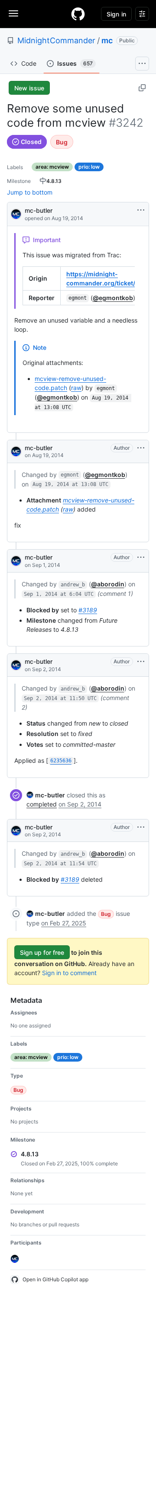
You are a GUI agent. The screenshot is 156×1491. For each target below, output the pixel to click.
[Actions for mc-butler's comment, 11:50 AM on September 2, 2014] (141, 662)
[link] (45, 795)
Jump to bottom (29, 192)
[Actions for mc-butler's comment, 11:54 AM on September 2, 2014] (141, 827)
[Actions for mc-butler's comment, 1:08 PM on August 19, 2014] (141, 448)
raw (76, 387)
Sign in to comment (69, 972)
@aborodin (107, 584)
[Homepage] (78, 14)
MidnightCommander (56, 40)
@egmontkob (113, 297)
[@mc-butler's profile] (16, 213)
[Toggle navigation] (13, 13)
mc (107, 40)
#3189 (87, 610)
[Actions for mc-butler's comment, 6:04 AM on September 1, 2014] (141, 557)
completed (41, 804)
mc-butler (38, 210)
